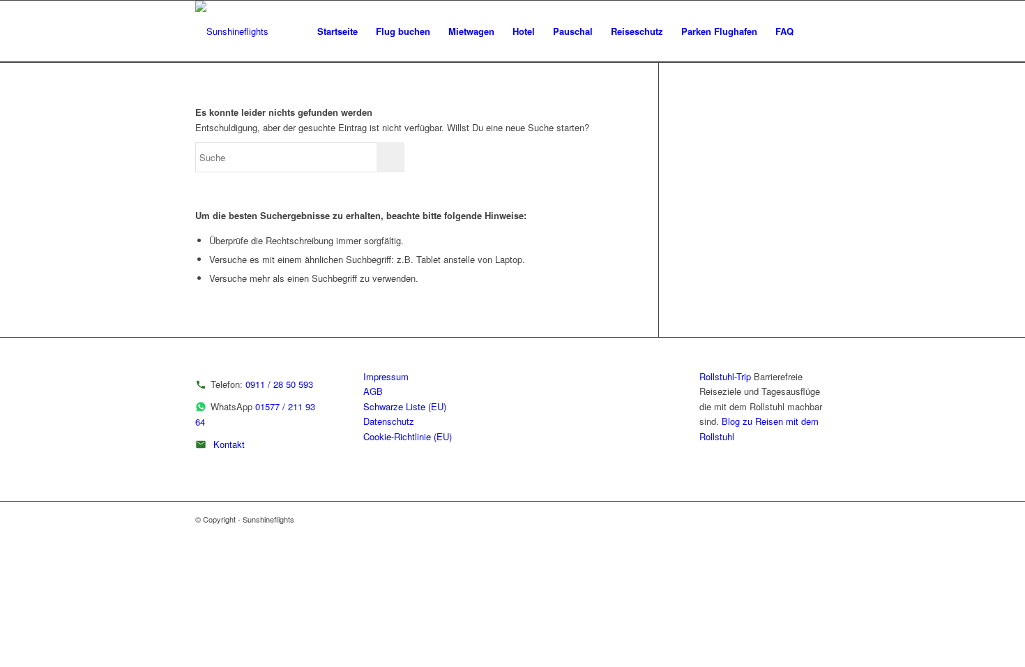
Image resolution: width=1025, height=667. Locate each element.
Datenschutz (388, 421)
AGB (373, 391)
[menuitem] (337, 31)
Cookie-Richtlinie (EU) (407, 436)
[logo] (231, 31)
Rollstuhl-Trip (725, 376)
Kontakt (229, 444)
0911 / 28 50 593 (279, 384)
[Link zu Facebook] (819, 519)
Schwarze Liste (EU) (404, 406)
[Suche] (816, 31)
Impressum (386, 376)
